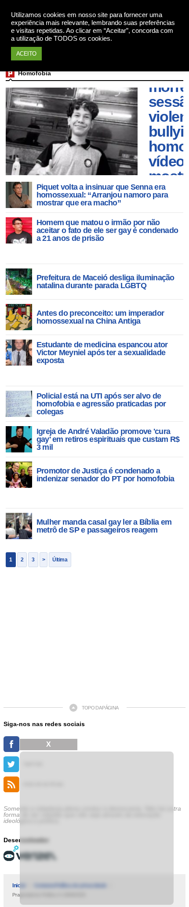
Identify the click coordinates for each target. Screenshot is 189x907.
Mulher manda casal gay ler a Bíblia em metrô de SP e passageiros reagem (104, 526)
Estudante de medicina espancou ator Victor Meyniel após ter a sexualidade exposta (102, 352)
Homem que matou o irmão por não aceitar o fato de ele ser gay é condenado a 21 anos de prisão (107, 230)
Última (59, 560)
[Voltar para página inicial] (10, 73)
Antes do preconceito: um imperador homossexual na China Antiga (100, 317)
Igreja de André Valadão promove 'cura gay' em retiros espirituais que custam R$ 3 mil (107, 439)
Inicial (18, 885)
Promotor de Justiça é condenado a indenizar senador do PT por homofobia (105, 475)
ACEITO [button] (26, 53)
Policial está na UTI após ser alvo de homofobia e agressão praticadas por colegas (101, 404)
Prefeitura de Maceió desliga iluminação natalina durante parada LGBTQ (105, 281)
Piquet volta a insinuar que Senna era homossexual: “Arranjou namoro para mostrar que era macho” (102, 195)
